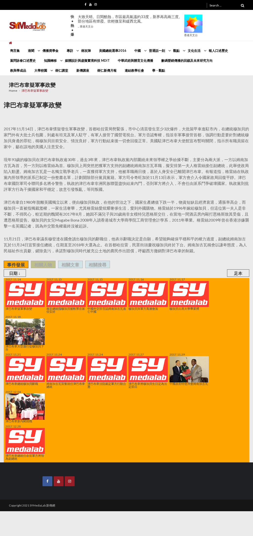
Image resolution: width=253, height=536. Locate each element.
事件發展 (16, 264)
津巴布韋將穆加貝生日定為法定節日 (147, 385)
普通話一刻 (157, 51)
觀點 (176, 51)
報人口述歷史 (218, 51)
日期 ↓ (15, 273)
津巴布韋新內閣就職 (18, 421)
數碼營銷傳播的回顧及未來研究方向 (187, 60)
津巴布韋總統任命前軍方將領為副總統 (24, 457)
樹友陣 (86, 51)
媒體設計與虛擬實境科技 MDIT (87, 60)
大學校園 (40, 70)
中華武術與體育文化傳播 (135, 60)
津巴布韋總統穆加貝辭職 (21, 383)
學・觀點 (158, 70)
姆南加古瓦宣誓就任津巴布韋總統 (65, 385)
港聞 (31, 51)
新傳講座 (82, 70)
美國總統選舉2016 (112, 51)
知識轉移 (50, 60)
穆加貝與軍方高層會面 (143, 308)
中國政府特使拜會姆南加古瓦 (188, 383)
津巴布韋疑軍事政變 (18, 308)
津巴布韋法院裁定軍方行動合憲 (106, 385)
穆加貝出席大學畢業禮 (184, 308)
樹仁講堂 (61, 70)
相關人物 (43, 264)
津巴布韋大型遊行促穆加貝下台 (24, 347)
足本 (238, 273)
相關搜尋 (97, 264)
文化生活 (194, 51)
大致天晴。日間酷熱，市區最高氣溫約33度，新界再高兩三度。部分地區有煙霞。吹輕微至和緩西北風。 (130, 21)
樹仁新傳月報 (107, 70)
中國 (137, 51)
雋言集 (15, 51)
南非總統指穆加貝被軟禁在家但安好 (65, 310)
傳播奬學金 (50, 51)
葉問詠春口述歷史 (23, 60)
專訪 (70, 51)
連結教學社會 (134, 70)
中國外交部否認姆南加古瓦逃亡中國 (106, 310)
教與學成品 (18, 70)
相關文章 (70, 264)
